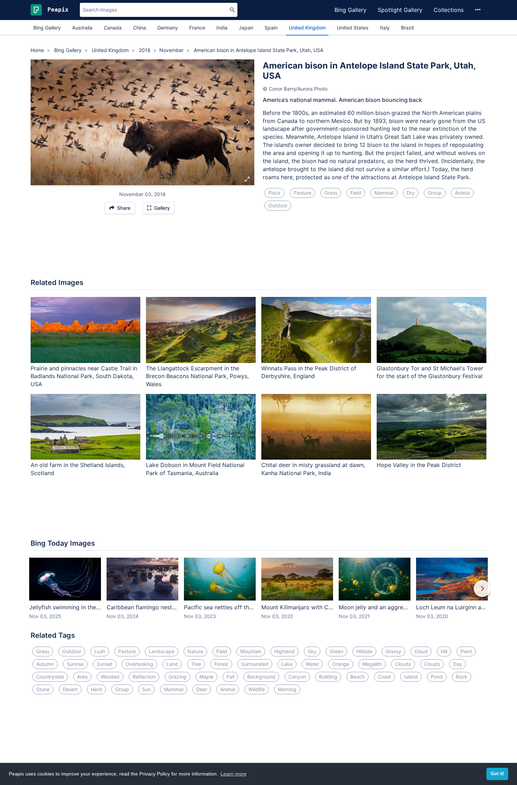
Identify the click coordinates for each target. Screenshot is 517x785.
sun (146, 689)
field (355, 193)
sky (312, 651)
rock (461, 677)
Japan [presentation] (246, 28)
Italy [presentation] (385, 28)
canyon (297, 677)
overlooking (139, 664)
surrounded (254, 664)
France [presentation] (197, 28)
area (82, 677)
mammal (384, 193)
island (411, 677)
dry (411, 193)
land (172, 664)
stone (43, 689)
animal (462, 193)
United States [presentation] (353, 28)
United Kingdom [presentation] (307, 28)
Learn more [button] (234, 774)
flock (274, 193)
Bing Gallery (350, 9)
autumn (45, 664)
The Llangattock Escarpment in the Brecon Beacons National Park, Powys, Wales (197, 376)
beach (357, 677)
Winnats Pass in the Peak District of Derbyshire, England (308, 372)
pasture (302, 193)
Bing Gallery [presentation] (47, 28)
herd (96, 689)
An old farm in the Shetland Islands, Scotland (78, 468)
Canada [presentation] (113, 28)
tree (196, 664)
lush (99, 651)
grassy (393, 651)
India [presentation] (222, 28)
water (312, 664)
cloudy (403, 664)
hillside (364, 651)
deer (201, 689)
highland (284, 651)
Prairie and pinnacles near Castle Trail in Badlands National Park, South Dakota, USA (84, 376)
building (328, 677)
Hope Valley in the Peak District (419, 464)
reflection (144, 677)
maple (206, 677)
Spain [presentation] (270, 28)
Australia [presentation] (82, 28)
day (457, 664)
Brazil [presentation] (407, 28)
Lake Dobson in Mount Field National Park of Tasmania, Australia (195, 468)
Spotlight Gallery (400, 9)
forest (221, 664)
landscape (161, 651)
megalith (372, 664)
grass (330, 193)
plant (466, 651)
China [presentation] (139, 28)
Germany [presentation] (167, 28)
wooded (110, 677)
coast (384, 677)
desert (70, 689)
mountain (250, 651)
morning (287, 689)
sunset (105, 664)
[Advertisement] (258, 250)
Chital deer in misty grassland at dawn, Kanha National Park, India (313, 468)
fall (230, 677)
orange (340, 664)
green (336, 651)
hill (444, 651)
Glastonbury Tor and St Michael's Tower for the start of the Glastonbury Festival (430, 372)
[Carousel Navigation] (258, 593)
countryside (50, 677)
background (261, 677)
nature (195, 651)
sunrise (75, 664)
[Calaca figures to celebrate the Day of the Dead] (37, 122)
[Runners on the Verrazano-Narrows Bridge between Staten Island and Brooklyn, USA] (247, 122)
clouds (432, 664)
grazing (177, 677)
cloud (421, 651)
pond (437, 677)
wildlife (256, 689)
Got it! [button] (497, 773)
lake (287, 664)
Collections (449, 9)
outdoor (277, 205)
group (435, 193)
